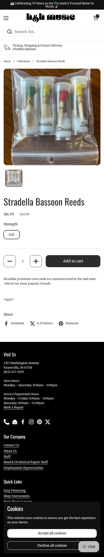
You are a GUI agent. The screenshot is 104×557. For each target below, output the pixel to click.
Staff (7, 456)
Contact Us (11, 445)
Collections (23, 61)
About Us (10, 451)
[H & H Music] (51, 18)
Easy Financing (15, 490)
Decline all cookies (52, 545)
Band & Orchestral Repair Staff (26, 462)
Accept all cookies (52, 533)
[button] (10, 261)
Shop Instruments (17, 496)
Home (7, 61)
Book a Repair (14, 407)
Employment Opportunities (23, 468)
